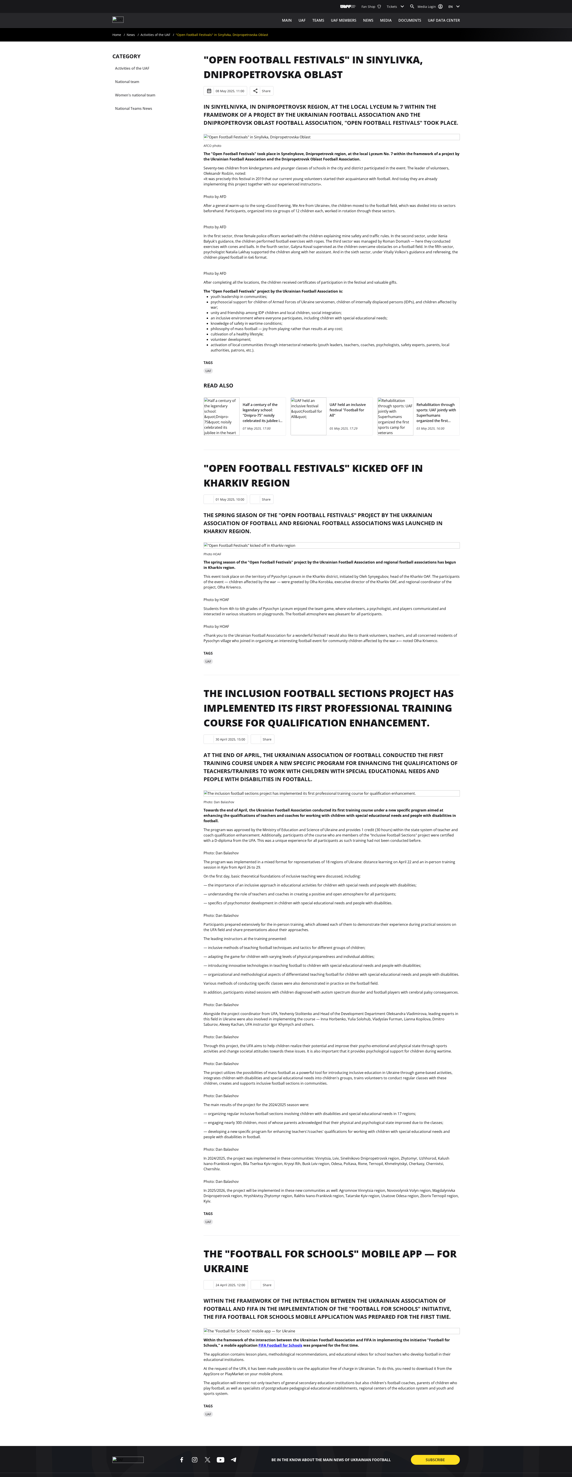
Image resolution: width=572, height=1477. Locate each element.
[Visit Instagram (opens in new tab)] (194, 1459)
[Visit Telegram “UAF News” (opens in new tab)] (233, 1459)
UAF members (343, 20)
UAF (302, 20)
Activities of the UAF (155, 35)
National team (127, 81)
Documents (409, 20)
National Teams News (133, 108)
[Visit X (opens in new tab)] (207, 1459)
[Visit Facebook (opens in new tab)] (181, 1459)
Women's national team (135, 95)
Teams (318, 20)
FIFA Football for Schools (280, 1345)
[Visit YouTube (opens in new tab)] (220, 1459)
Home (116, 35)
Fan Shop (368, 6)
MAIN (287, 20)
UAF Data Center (444, 20)
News (368, 20)
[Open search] (412, 6)
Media (386, 20)
